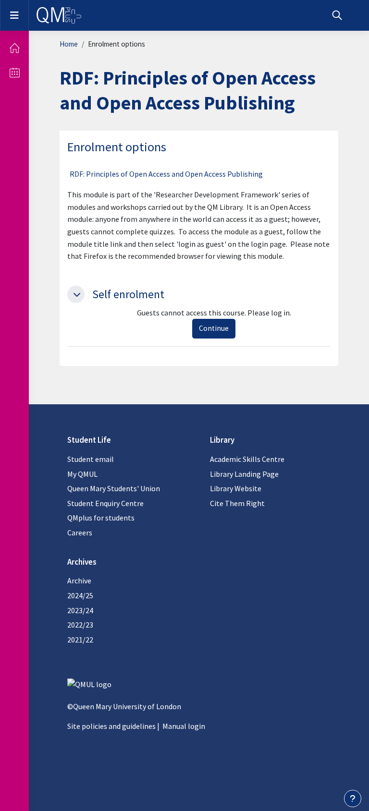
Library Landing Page (244, 474)
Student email (90, 459)
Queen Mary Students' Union (113, 488)
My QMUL (82, 474)
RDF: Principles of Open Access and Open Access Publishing (166, 174)
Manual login (183, 726)
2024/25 (80, 595)
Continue (214, 328)
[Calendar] (14, 73)
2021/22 (80, 639)
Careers (79, 532)
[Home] (14, 48)
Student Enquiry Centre (105, 503)
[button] (337, 15)
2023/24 (80, 610)
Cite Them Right (237, 503)
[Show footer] (352, 798)
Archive (79, 580)
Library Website (235, 488)
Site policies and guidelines (111, 726)
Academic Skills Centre (247, 459)
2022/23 (80, 624)
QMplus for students (101, 517)
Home (69, 43)
